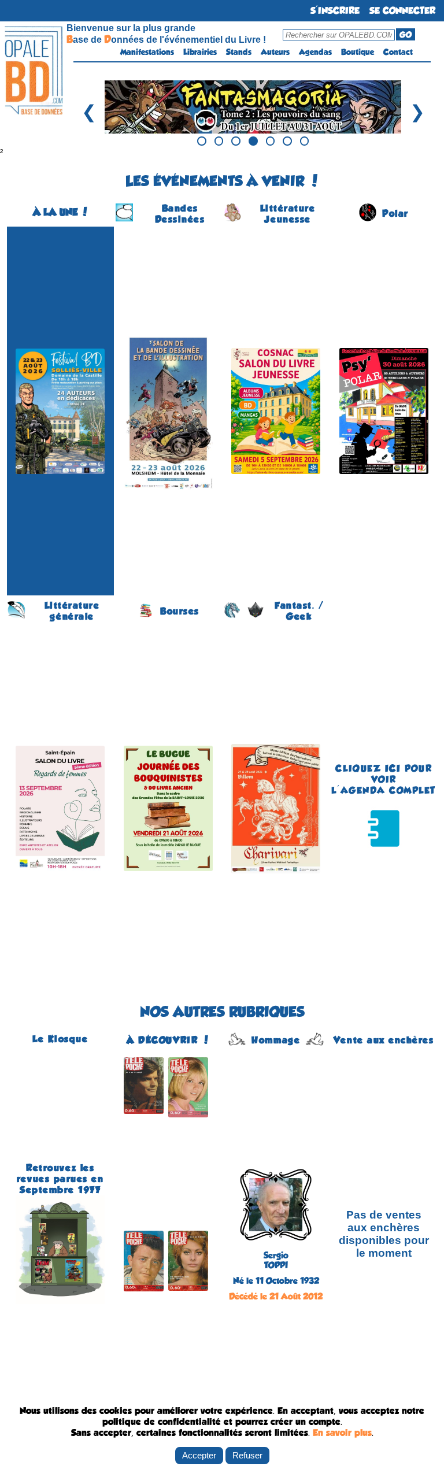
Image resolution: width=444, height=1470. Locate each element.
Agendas (315, 52)
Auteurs (275, 52)
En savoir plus (342, 1432)
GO (405, 34)
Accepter (199, 1455)
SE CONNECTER (402, 10)
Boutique (357, 52)
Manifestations (147, 52)
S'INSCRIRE (335, 10)
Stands (238, 52)
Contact (398, 52)
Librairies (200, 52)
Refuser (247, 1455)
